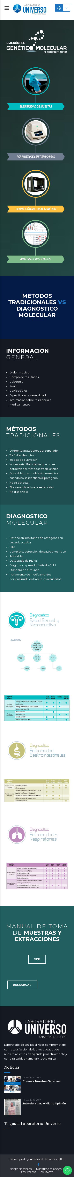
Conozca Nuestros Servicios (41, 1081)
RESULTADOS (28, 1172)
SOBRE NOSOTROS (21, 1169)
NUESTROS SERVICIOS (48, 1169)
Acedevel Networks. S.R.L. (47, 1159)
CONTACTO (47, 1172)
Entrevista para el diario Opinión (44, 1103)
